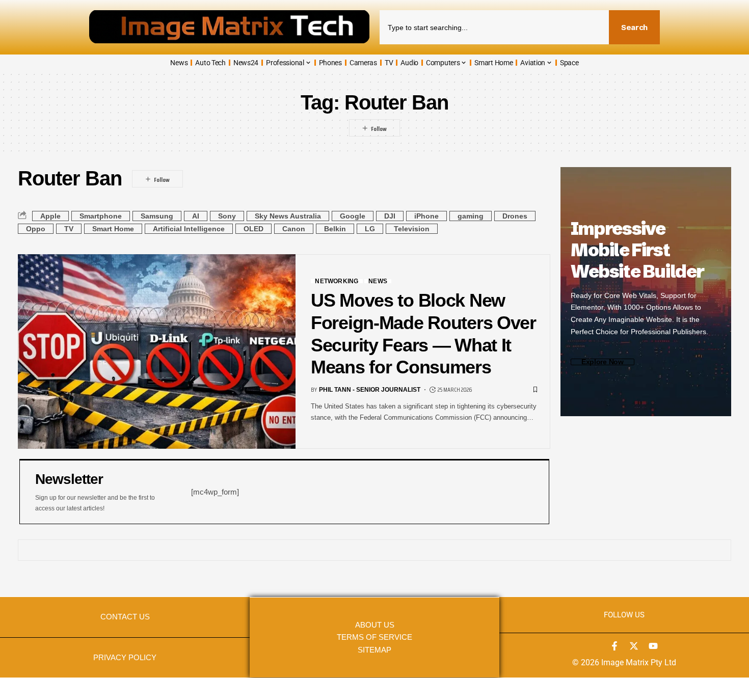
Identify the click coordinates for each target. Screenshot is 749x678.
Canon (293, 229)
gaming (471, 216)
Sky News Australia (288, 216)
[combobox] (494, 27)
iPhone (426, 216)
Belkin (335, 229)
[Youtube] (653, 645)
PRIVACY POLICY (124, 658)
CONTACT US (125, 617)
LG (370, 229)
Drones (514, 216)
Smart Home (113, 229)
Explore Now (602, 362)
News (377, 281)
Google (352, 216)
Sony (227, 216)
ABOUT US (374, 625)
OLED (253, 229)
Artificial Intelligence (189, 229)
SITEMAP (374, 650)
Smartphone (100, 216)
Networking (336, 281)
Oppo (35, 229)
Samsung (157, 216)
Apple (50, 216)
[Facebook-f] (614, 645)
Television (412, 229)
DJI (389, 216)
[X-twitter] (633, 645)
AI (195, 216)
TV (68, 229)
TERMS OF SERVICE (374, 637)
